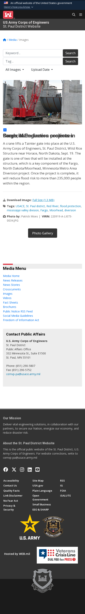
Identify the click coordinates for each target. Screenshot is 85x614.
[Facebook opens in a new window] (5, 469)
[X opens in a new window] (14, 469)
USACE (20, 206)
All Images (14, 69)
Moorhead (56, 210)
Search (70, 53)
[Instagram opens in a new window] (22, 469)
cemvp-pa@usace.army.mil (23, 374)
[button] (19, 7)
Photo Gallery (42, 233)
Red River (52, 206)
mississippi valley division (23, 210)
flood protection (70, 206)
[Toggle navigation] (79, 15)
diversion (70, 210)
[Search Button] (72, 15)
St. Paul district (35, 206)
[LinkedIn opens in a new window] (30, 469)
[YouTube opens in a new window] (37, 469)
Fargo (44, 210)
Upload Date (40, 69)
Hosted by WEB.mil (17, 554)
